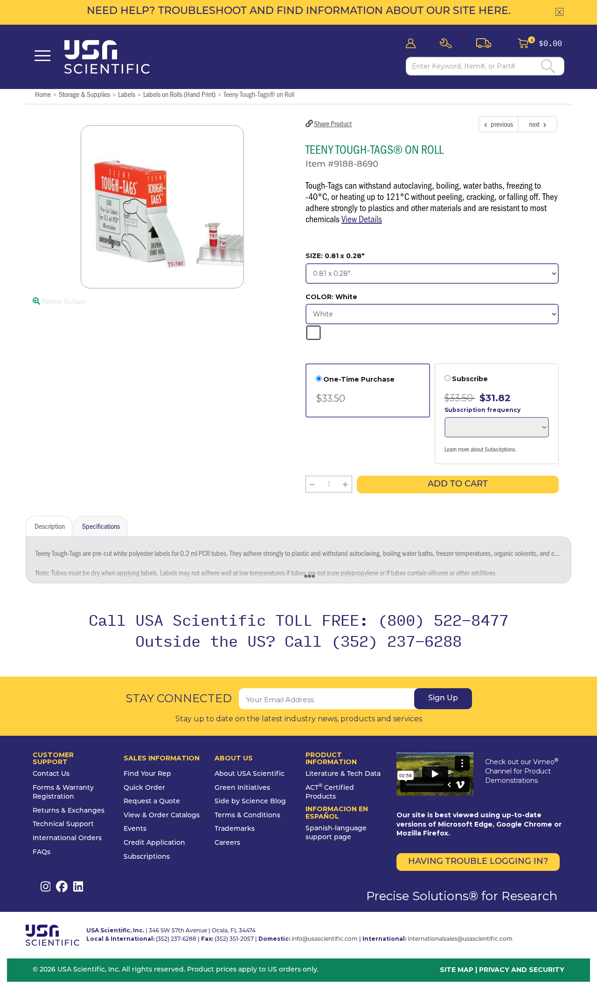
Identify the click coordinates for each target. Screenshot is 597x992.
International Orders (67, 838)
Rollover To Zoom (63, 301)
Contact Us (51, 774)
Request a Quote (152, 801)
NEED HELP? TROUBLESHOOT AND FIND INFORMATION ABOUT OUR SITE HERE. (299, 11)
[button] (449, 43)
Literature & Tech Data (343, 774)
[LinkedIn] (78, 886)
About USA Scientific (250, 774)
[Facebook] (62, 886)
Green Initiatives (242, 788)
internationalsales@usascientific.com (460, 939)
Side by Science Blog (250, 801)
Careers (227, 843)
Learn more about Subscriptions (479, 449)
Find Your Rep (147, 774)
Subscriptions (147, 857)
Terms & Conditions (247, 815)
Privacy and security (521, 969)
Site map (456, 969)
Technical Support (63, 824)
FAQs (41, 852)
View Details (361, 218)
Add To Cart (458, 484)
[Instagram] (45, 886)
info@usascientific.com (325, 939)
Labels (126, 94)
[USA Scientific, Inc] (112, 56)
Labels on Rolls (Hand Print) (179, 94)
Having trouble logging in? (478, 862)
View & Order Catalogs (162, 815)
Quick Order (144, 788)
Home (43, 94)
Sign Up (443, 698)
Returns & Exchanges (68, 810)
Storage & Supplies (84, 94)
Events (135, 829)
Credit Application (154, 843)
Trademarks (235, 829)
